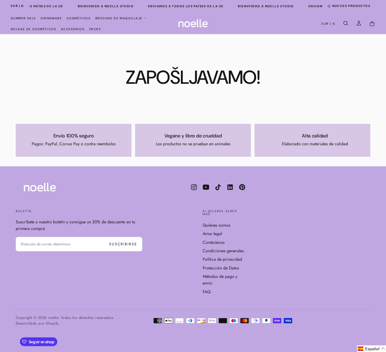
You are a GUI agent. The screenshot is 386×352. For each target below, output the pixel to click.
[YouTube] (206, 187)
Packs (95, 29)
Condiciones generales (223, 251)
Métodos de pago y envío (220, 279)
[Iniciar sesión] (359, 23)
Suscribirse (123, 244)
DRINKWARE (51, 18)
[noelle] (40, 187)
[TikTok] (218, 187)
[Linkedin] (230, 187)
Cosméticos (78, 18)
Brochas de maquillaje (118, 18)
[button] (17, 6)
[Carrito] (372, 24)
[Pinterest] (242, 187)
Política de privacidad (222, 259)
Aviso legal (212, 234)
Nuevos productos (351, 6)
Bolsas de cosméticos (33, 29)
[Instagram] (194, 187)
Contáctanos (214, 242)
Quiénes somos (216, 225)
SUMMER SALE (23, 18)
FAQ (206, 292)
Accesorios (72, 29)
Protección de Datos (221, 268)
